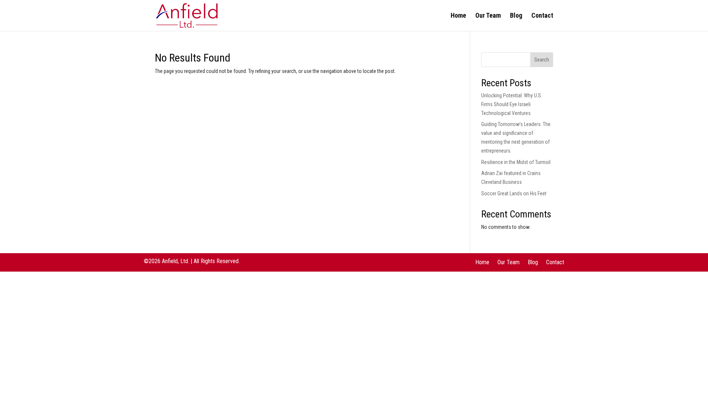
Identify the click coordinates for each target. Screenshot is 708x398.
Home (458, 16)
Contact (542, 16)
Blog (516, 16)
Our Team (488, 16)
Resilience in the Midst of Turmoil (516, 162)
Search (541, 60)
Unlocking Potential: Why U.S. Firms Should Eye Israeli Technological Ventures (511, 104)
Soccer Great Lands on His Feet (513, 193)
